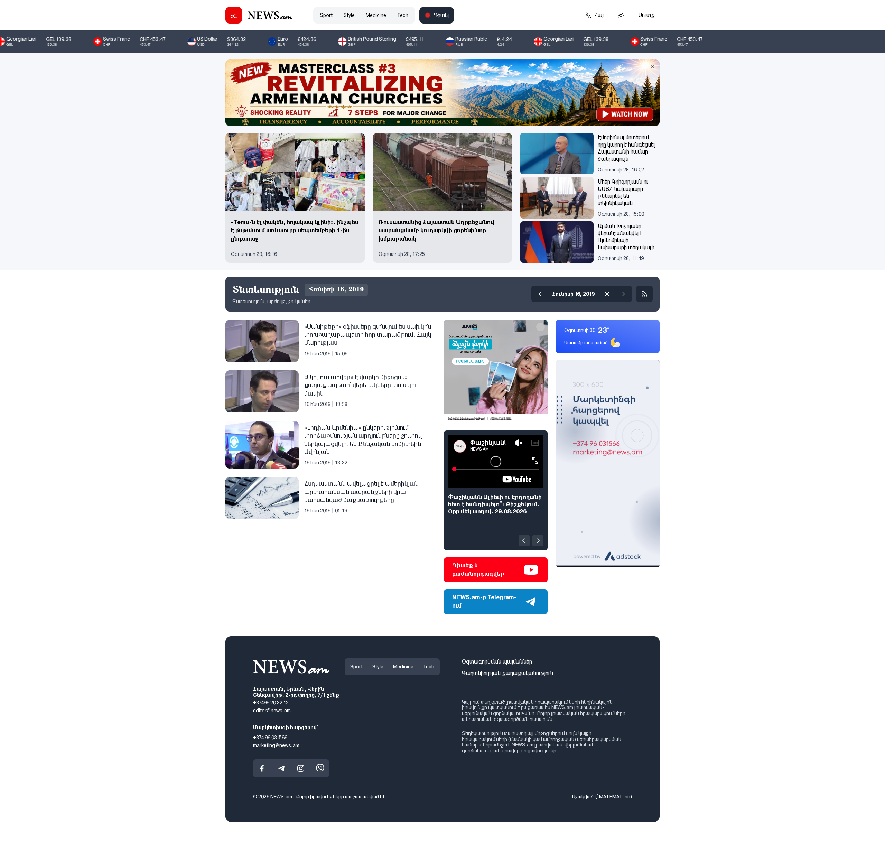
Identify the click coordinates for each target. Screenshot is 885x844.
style (349, 15)
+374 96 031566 (270, 737)
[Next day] (623, 294)
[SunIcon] (621, 15)
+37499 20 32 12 (271, 702)
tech (402, 15)
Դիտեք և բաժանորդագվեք (478, 569)
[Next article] (537, 540)
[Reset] (607, 294)
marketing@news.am (276, 745)
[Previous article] (524, 540)
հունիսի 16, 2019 (573, 294)
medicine (376, 15)
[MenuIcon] (233, 15)
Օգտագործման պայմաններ (497, 661)
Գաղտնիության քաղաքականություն (507, 673)
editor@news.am (272, 710)
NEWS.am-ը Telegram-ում (484, 601)
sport (326, 15)
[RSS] (644, 294)
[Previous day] (539, 294)
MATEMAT (611, 796)
